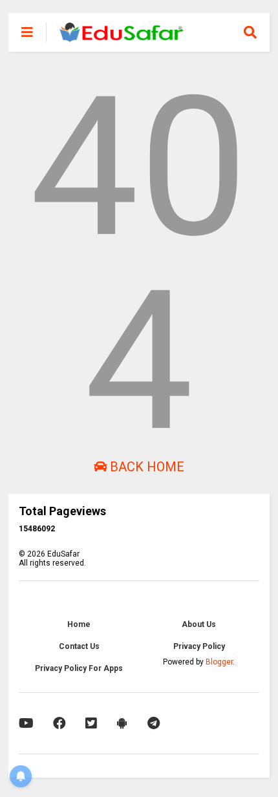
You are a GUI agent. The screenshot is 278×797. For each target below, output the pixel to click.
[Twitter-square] (91, 723)
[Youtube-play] (26, 723)
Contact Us (79, 646)
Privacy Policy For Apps (79, 668)
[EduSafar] (121, 36)
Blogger (219, 661)
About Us (199, 624)
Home (79, 624)
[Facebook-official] (59, 723)
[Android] (122, 723)
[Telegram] (153, 723)
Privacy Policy (199, 646)
